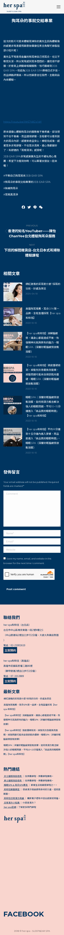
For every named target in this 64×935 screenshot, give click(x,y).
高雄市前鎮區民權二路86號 (17, 665)
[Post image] (12, 292)
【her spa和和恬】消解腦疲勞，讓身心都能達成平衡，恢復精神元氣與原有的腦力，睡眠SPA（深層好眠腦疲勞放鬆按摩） (42, 342)
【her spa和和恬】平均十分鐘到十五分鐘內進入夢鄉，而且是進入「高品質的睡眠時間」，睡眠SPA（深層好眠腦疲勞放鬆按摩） (43, 438)
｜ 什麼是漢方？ (19, 802)
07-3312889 (17, 676)
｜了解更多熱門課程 (20, 807)
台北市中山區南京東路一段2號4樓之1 (23, 630)
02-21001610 (18, 645)
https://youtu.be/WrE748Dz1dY (22, 121)
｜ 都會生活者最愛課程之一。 (30, 785)
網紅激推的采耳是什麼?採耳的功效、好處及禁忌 (43, 286)
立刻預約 (10, 650)
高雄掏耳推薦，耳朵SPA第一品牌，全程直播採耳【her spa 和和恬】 (43, 313)
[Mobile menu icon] (58, 7)
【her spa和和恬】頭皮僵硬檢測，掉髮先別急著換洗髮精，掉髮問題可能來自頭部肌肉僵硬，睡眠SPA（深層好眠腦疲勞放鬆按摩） (43, 374)
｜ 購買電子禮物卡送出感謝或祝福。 (31, 798)
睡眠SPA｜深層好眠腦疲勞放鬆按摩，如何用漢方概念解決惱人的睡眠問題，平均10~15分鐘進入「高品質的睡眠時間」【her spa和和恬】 (43, 406)
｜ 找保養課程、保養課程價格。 (28, 776)
